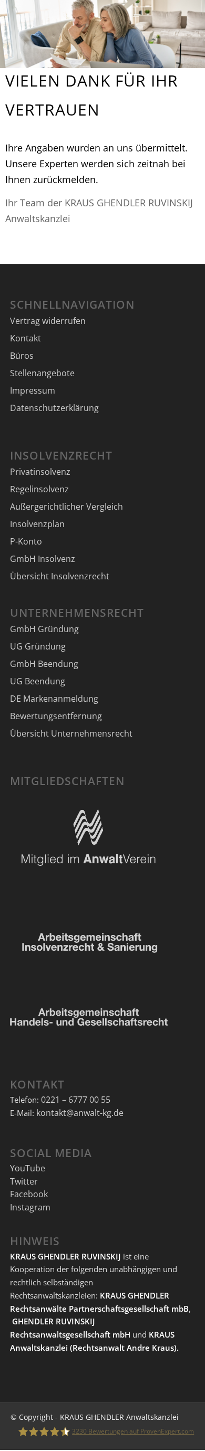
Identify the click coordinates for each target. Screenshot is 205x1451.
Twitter (24, 1181)
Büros (22, 355)
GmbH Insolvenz (42, 559)
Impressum (32, 390)
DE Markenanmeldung (54, 698)
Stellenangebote (42, 373)
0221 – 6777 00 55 (75, 1099)
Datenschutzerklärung (54, 408)
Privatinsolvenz (40, 472)
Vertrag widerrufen (48, 321)
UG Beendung (37, 681)
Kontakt (25, 338)
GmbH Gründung (44, 629)
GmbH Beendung (44, 664)
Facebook (29, 1194)
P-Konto (26, 541)
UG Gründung (38, 646)
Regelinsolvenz (39, 489)
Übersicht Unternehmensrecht (71, 733)
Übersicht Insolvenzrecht (59, 576)
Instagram (30, 1207)
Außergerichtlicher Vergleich (66, 506)
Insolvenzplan (37, 524)
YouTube (27, 1168)
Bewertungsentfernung (56, 716)
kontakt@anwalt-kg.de (80, 1113)
